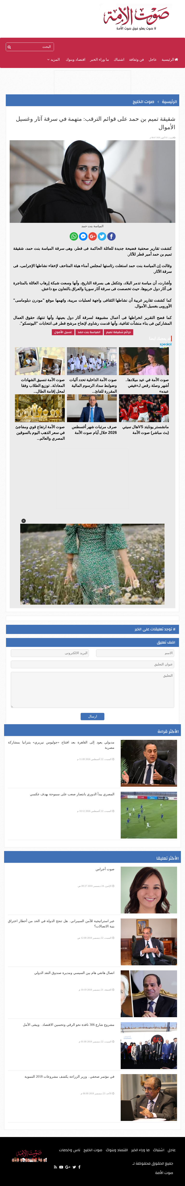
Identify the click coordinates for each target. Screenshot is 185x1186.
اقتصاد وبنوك (75, 59)
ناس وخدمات (69, 1150)
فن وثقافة (136, 59)
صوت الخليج (93, 1150)
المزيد (55, 59)
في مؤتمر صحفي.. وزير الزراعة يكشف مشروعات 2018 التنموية (69, 1076)
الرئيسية (168, 59)
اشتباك (119, 59)
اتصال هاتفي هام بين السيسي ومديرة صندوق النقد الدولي (74, 973)
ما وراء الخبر (99, 59)
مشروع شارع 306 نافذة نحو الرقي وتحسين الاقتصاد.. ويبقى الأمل (68, 1025)
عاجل (153, 59)
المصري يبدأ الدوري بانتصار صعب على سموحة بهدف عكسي (72, 794)
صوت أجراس (105, 869)
